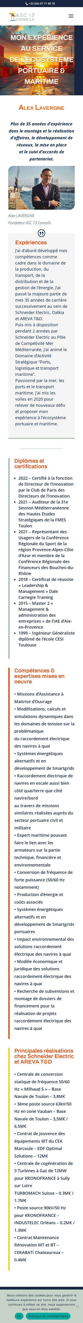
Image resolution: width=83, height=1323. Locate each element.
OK (19, 1316)
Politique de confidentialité (48, 1316)
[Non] (77, 1306)
